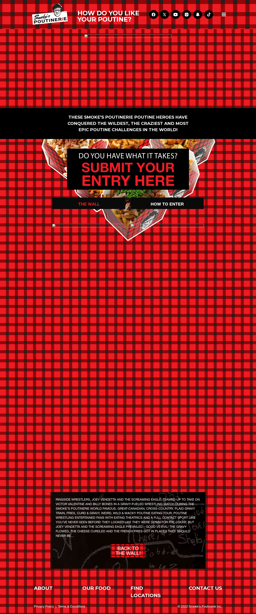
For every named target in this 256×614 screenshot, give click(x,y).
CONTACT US (205, 588)
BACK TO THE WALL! (128, 550)
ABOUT (43, 588)
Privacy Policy (44, 606)
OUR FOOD (96, 588)
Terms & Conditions (71, 606)
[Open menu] (224, 14)
